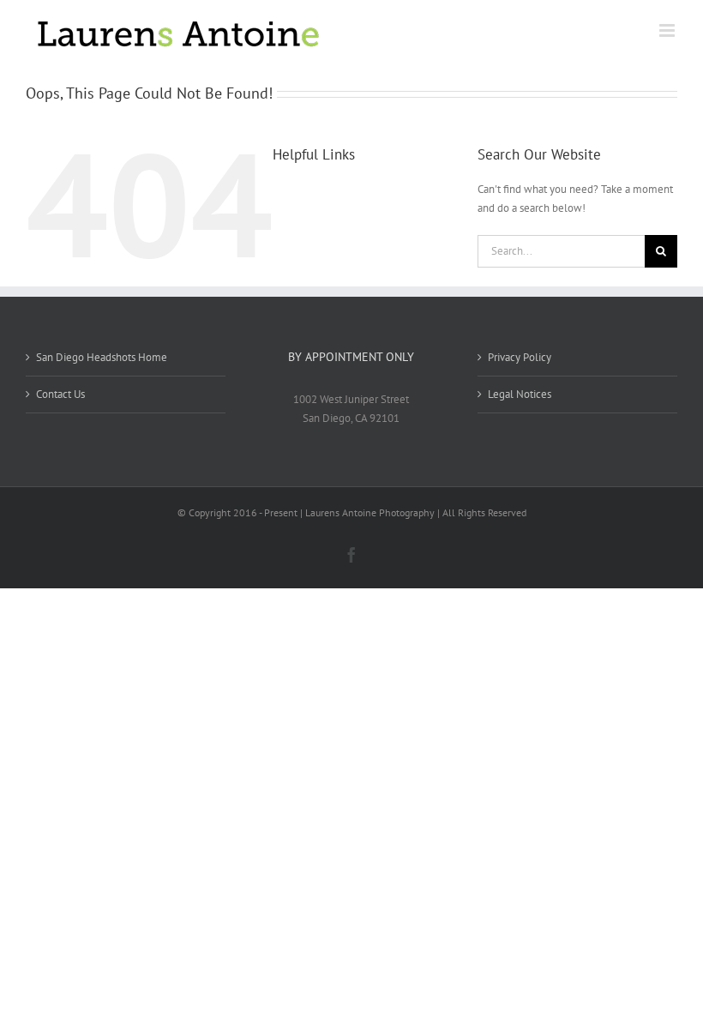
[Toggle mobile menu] (668, 30)
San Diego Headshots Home (101, 357)
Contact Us (60, 394)
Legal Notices (519, 394)
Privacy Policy (519, 357)
